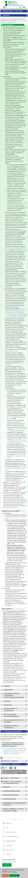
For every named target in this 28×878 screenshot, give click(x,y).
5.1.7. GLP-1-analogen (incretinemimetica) (15, 314)
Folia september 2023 (12, 441)
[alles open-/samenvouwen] (25, 771)
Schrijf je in (6, 865)
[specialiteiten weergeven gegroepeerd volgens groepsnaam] (6, 767)
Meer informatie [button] (13, 871)
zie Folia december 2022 (19, 439)
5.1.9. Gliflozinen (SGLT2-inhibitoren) (14, 317)
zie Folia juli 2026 (20, 454)
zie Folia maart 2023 (19, 429)
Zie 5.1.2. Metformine (8, 748)
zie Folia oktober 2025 (11, 351)
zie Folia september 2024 (10, 507)
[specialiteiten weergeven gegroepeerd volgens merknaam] (2, 767)
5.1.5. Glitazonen (18, 312)
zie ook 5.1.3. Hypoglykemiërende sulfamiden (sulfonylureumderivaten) (15, 310)
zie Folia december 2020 (11, 516)
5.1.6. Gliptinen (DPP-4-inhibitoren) (15, 315)
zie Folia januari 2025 (15, 473)
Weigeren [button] (5, 875)
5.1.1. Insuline (12, 752)
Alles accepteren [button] (14, 875)
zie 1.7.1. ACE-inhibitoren (13, 417)
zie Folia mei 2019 (17, 203)
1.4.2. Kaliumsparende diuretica (15, 430)
